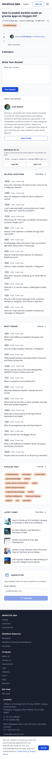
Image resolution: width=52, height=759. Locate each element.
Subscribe (27, 598)
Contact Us (6, 660)
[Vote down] (4, 41)
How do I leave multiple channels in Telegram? (24, 349)
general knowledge (13, 479)
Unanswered (7, 627)
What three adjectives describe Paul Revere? (23, 425)
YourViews (6, 646)
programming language (15, 492)
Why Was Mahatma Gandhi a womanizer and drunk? (23, 391)
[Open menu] (47, 4)
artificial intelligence (14, 496)
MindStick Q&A (11, 4)
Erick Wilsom (26, 37)
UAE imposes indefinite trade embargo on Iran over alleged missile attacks (30, 560)
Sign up (38, 4)
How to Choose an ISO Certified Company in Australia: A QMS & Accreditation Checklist (29, 521)
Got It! (43, 748)
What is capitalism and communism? (19, 381)
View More (39, 174)
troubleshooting (10, 25)
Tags (4, 668)
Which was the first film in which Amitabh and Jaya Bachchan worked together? (25, 403)
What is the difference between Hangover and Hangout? (23, 338)
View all (40, 326)
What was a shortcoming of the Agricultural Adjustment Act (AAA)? (22, 414)
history (27, 479)
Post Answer (10, 89)
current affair (40, 474)
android (9, 500)
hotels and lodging (33, 496)
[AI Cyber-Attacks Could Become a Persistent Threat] (7, 531)
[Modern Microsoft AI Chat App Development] (7, 541)
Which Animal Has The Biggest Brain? (20, 434)
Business (6, 683)
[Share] (47, 20)
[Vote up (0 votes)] (4, 33)
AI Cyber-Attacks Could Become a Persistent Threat (26, 531)
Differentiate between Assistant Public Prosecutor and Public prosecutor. (25, 359)
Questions (6, 623)
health (30, 492)
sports (34, 483)
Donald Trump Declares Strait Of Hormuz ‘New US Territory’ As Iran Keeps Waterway (29, 550)
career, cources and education (17, 483)
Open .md (37, 164)
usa (17, 500)
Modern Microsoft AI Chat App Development (25, 541)
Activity (5, 619)
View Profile (26, 138)
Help (4, 679)
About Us (6, 656)
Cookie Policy (22, 751)
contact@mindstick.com (14, 734)
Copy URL (14, 164)
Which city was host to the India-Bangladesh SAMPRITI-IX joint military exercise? (23, 370)
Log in (26, 4)
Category (6, 672)
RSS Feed (6, 693)
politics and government (15, 487)
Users (4, 675)
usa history (26, 474)
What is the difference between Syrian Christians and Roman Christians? (25, 445)
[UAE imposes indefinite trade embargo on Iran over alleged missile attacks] (7, 560)
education (27, 500)
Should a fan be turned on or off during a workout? (25, 455)
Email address (10, 586)
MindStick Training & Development (16, 642)
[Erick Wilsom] (12, 36)
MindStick (6, 638)
